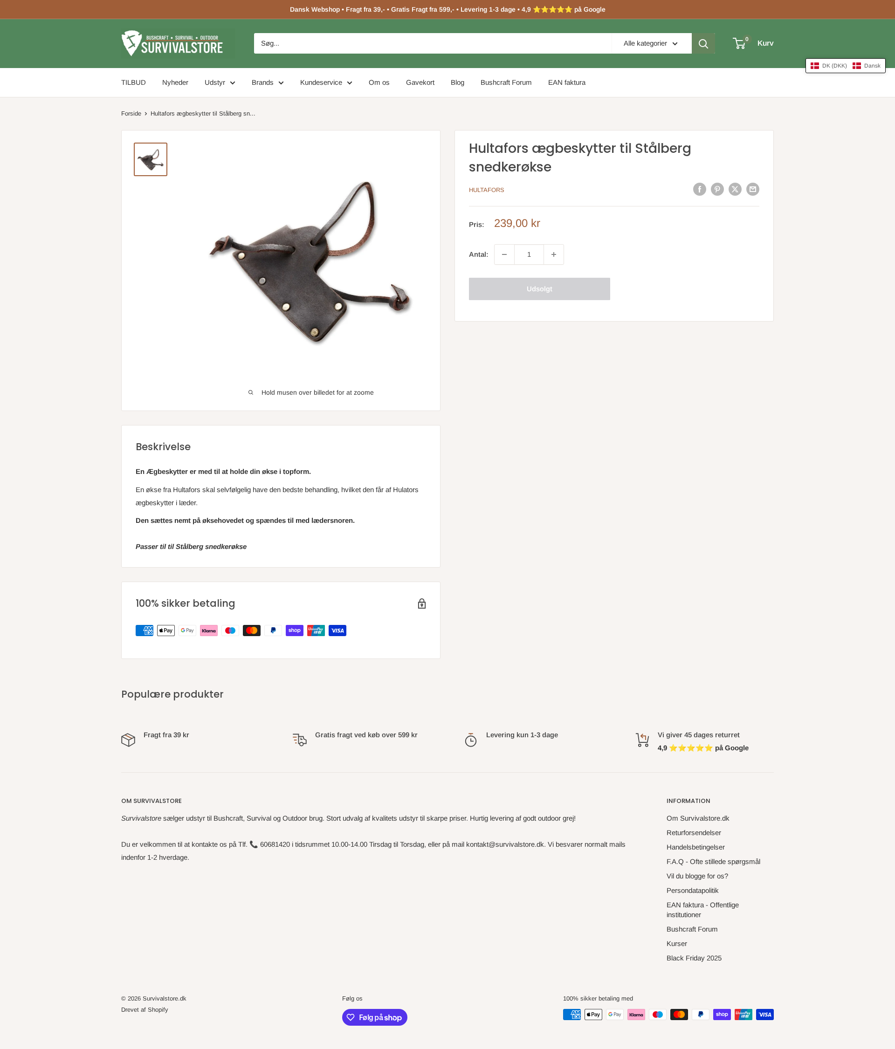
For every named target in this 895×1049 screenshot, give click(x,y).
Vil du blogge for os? (697, 876)
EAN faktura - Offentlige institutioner (703, 910)
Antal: (479, 254)
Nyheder (175, 82)
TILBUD (133, 82)
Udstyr (215, 82)
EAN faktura (566, 82)
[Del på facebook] (699, 189)
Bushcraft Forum (506, 82)
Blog (457, 82)
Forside (131, 113)
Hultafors (486, 189)
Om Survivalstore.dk (698, 818)
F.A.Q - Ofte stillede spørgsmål (713, 861)
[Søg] (703, 43)
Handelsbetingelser (696, 847)
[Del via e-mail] (752, 189)
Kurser (677, 943)
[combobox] (433, 43)
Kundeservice (321, 82)
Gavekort (420, 82)
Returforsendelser (694, 832)
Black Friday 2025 (694, 958)
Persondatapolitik (693, 890)
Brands (263, 82)
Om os (379, 82)
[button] (845, 66)
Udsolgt (539, 289)
